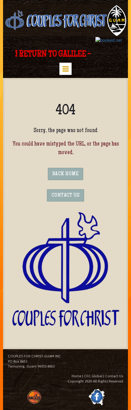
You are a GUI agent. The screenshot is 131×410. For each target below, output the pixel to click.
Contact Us (114, 376)
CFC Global (93, 376)
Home (76, 376)
